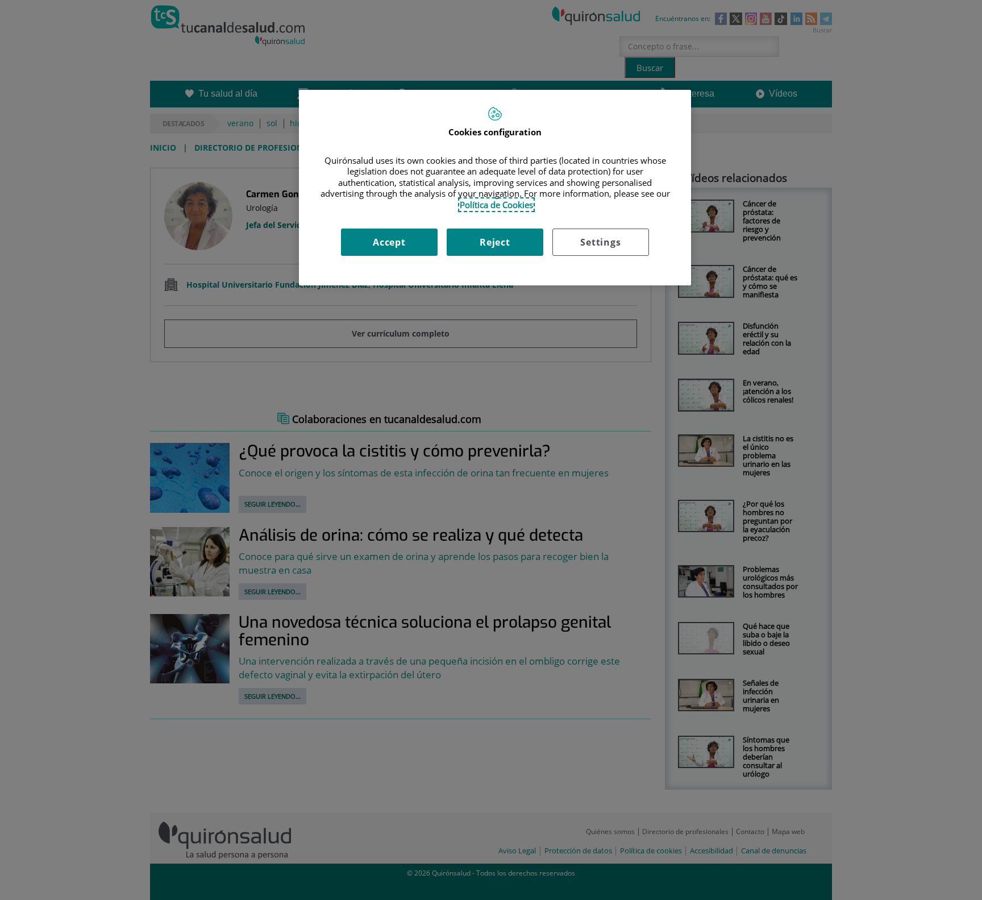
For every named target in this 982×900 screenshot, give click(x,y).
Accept (389, 242)
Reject (495, 242)
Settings (600, 242)
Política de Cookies (496, 204)
